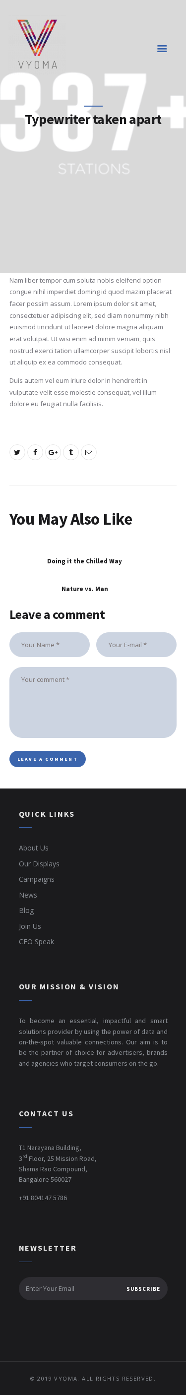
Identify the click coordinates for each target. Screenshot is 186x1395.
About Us (34, 847)
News (28, 895)
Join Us (30, 926)
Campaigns (37, 879)
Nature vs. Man (85, 589)
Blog (26, 910)
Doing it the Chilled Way (84, 561)
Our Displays (39, 863)
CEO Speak (36, 941)
